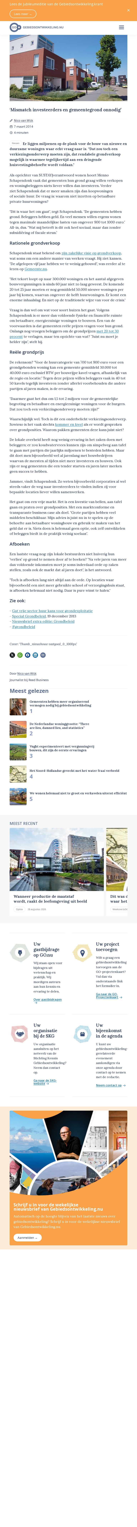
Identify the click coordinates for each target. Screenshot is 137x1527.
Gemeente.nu (36, 269)
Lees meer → (23, 14)
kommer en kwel (69, 424)
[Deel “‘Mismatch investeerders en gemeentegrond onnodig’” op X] (12, 655)
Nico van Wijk (23, 120)
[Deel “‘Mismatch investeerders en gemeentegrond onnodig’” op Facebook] (27, 655)
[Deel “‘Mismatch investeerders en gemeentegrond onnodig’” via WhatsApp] (20, 655)
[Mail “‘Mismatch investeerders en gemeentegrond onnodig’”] (43, 655)
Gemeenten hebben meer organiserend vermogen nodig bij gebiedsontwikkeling (60, 703)
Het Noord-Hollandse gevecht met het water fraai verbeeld (74, 771)
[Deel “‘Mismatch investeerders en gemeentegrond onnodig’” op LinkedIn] (35, 655)
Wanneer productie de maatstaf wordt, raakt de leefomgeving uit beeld (50, 899)
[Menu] (122, 27)
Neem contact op (109, 1085)
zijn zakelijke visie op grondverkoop (91, 253)
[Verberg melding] (128, 10)
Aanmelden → (28, 1238)
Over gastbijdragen (48, 999)
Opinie (19, 909)
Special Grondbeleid (29, 616)
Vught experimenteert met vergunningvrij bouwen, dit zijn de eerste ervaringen (62, 748)
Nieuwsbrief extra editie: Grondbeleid (43, 621)
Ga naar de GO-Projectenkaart (107, 996)
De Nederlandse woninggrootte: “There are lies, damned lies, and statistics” (59, 726)
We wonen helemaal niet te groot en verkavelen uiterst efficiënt (78, 793)
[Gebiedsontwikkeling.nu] (61, 27)
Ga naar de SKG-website (45, 1082)
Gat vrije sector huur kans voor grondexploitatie (52, 611)
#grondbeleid (23, 627)
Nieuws (15, 143)
